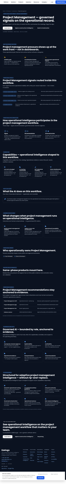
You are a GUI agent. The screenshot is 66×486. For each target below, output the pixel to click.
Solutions (13, 2)
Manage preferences (43, 474)
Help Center (40, 456)
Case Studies (40, 461)
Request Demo (46, 457)
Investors (46, 460)
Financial (32, 460)
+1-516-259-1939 (5, 457)
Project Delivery (32, 455)
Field (31, 458)
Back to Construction (43, 28)
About (45, 452)
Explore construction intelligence (24, 28)
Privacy (53, 454)
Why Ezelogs (40, 452)
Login (52, 2)
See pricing (40, 436)
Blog (38, 459)
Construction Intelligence (26, 459)
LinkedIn (3, 463)
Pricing (45, 454)
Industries (28, 2)
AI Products (8, 11)
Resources (36, 2)
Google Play (11, 468)
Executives (32, 452)
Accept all (40, 477)
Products (20, 2)
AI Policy (53, 456)
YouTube (10, 463)
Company (44, 2)
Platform (6, 2)
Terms (52, 461)
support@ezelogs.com (7, 459)
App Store (4, 468)
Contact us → (5, 461)
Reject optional (54, 474)
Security (53, 452)
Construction (14, 11)
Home (4, 11)
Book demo (8, 28)
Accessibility (54, 459)
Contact (46, 462)
